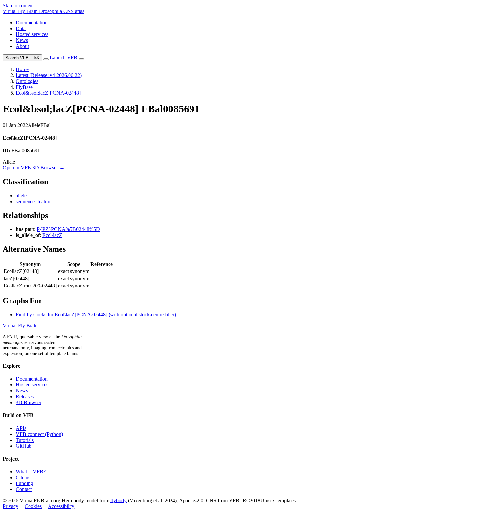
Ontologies (27, 81)
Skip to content (18, 5)
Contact (24, 489)
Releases (25, 396)
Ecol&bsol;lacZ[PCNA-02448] (48, 93)
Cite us (23, 477)
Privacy (10, 506)
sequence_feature (33, 201)
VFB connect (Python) (39, 434)
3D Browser (28, 402)
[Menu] (81, 59)
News (22, 40)
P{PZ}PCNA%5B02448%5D (68, 229)
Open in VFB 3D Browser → (34, 167)
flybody (118, 500)
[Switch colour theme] (46, 59)
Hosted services (32, 34)
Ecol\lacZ (52, 235)
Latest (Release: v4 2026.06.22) (49, 75)
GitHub (23, 446)
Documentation (32, 22)
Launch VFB (64, 57)
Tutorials (25, 440)
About (22, 46)
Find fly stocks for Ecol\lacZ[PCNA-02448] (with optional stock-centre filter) (96, 314)
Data (21, 28)
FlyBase (24, 87)
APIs (21, 428)
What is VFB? (31, 471)
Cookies (33, 506)
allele (21, 195)
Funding (24, 483)
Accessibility (61, 506)
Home (22, 69)
